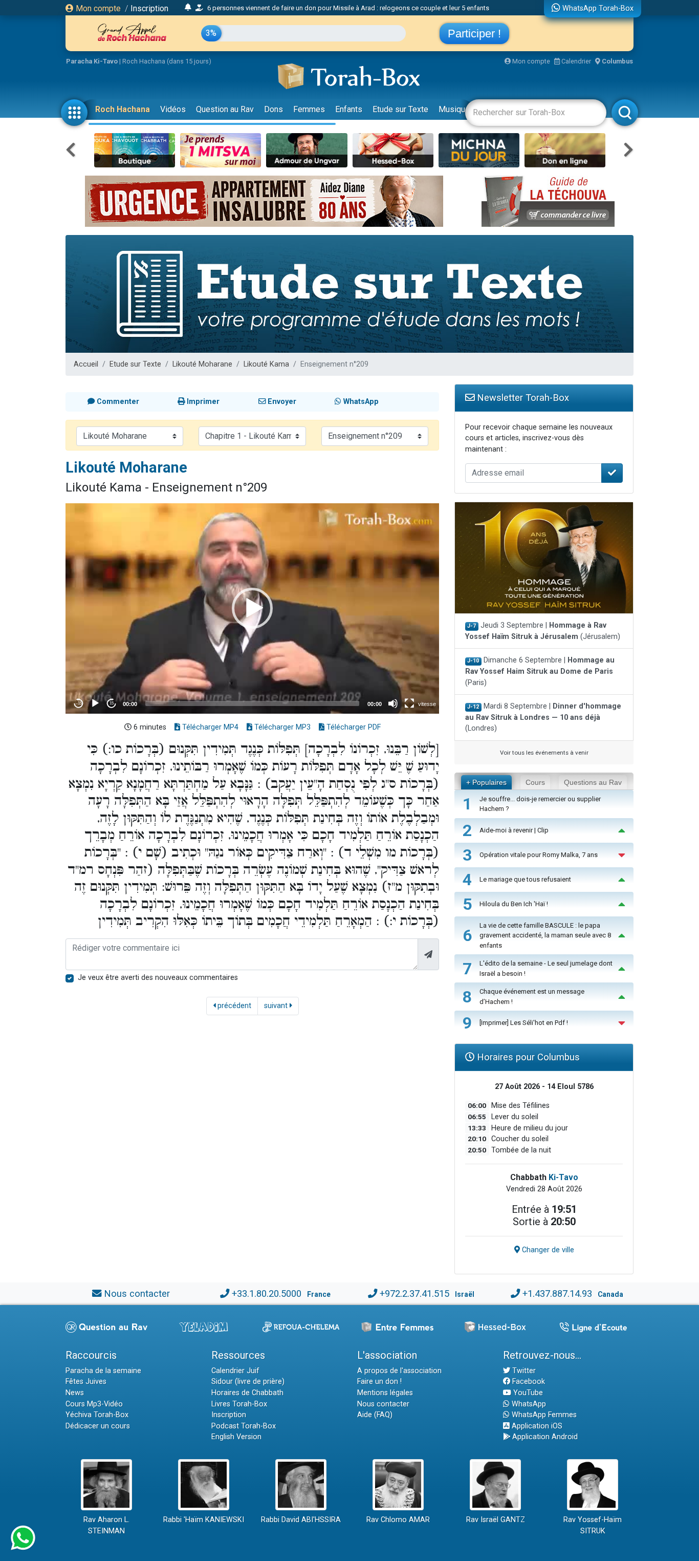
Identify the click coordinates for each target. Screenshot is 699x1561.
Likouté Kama (266, 364)
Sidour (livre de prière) (248, 1381)
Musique (454, 109)
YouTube (527, 1392)
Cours (535, 782)
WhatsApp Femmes (543, 1414)
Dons (273, 109)
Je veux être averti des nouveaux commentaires (158, 977)
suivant (277, 1005)
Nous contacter (137, 1293)
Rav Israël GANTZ (495, 1519)
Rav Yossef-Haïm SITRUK (592, 1525)
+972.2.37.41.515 (414, 1293)
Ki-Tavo (563, 1177)
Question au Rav (225, 109)
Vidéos (173, 109)
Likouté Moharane (202, 364)
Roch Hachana (122, 109)
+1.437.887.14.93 (557, 1293)
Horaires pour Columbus (527, 1057)
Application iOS (536, 1426)
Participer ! (474, 33)
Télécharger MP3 (281, 727)
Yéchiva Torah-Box (96, 1414)
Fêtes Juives (85, 1381)
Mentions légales (385, 1392)
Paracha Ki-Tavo (92, 61)
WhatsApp (528, 1404)
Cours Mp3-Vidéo (94, 1404)
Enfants (348, 109)
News (74, 1392)
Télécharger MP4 (209, 727)
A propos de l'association (399, 1370)
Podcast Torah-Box (243, 1426)
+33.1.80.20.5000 (266, 1293)
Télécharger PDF (352, 727)
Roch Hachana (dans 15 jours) (166, 61)
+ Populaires (486, 782)
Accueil (86, 364)
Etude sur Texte (400, 109)
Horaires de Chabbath (247, 1392)
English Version (236, 1436)
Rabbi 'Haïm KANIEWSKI (203, 1519)
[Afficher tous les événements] (188, 7)
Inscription (149, 8)
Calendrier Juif (235, 1370)
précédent (233, 1005)
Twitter (523, 1370)
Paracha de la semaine (103, 1370)
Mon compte (97, 8)
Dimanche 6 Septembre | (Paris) (540, 671)
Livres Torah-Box (239, 1404)
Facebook (527, 1381)
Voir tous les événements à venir (544, 752)
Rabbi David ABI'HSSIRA (301, 1519)
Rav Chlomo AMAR (398, 1519)
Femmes (309, 109)
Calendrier (575, 61)
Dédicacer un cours (97, 1426)
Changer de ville (547, 1250)
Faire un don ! (379, 1381)
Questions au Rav (593, 782)
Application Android (544, 1436)
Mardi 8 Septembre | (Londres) (543, 717)
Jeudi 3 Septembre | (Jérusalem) (542, 631)
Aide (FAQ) (374, 1414)
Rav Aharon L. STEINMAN (106, 1525)
